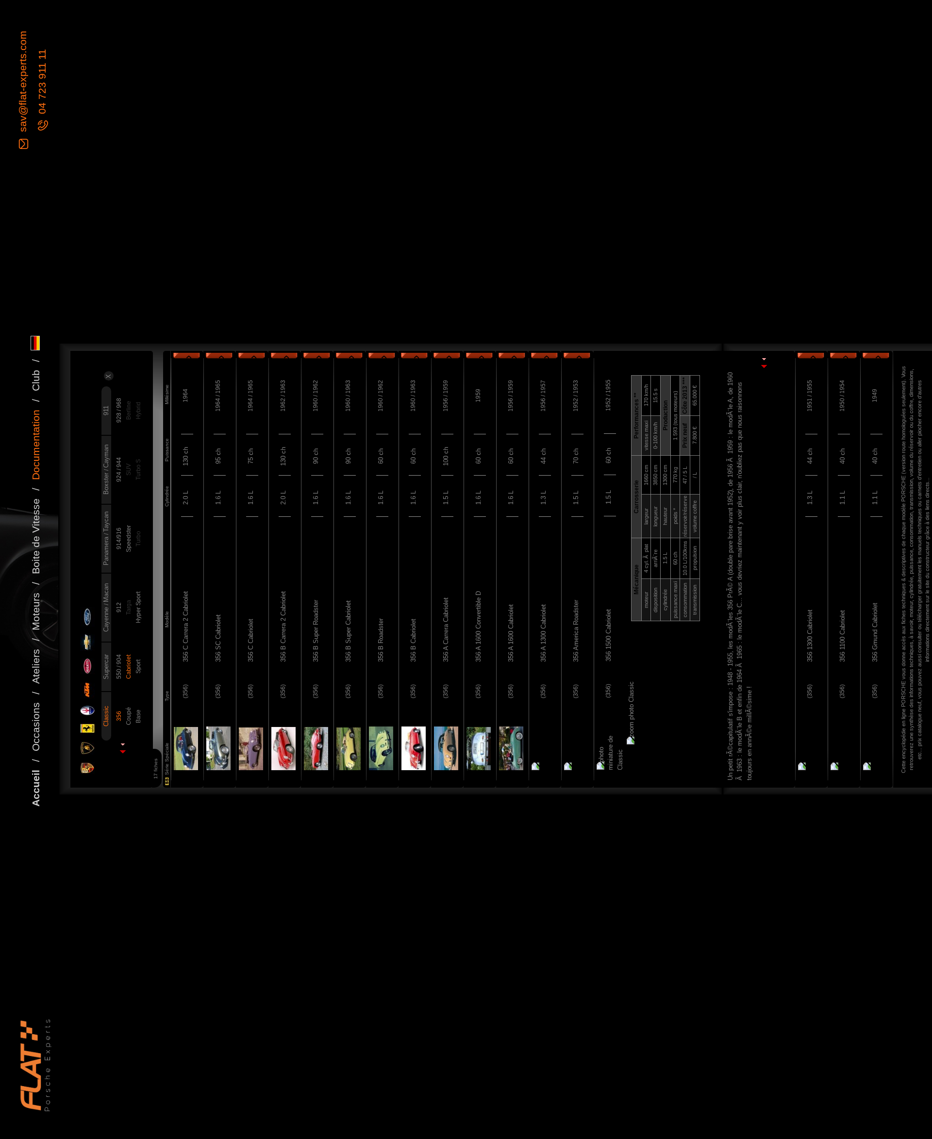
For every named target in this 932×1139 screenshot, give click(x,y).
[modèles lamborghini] (86, 748)
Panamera (106, 550)
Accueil (35, 788)
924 (119, 476)
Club (35, 380)
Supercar (106, 666)
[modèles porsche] (86, 768)
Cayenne (106, 618)
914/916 (119, 538)
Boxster (106, 483)
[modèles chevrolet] (86, 642)
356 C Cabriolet (250, 640)
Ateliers (35, 666)
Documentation (35, 445)
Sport (138, 667)
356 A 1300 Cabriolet (543, 633)
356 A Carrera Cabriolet (445, 629)
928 (119, 417)
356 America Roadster (576, 631)
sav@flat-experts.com (22, 83)
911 (106, 410)
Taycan (106, 522)
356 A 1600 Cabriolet (511, 633)
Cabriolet (128, 667)
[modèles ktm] (86, 690)
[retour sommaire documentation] (122, 753)
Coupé (128, 716)
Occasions (35, 726)
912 (119, 607)
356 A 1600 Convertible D (478, 626)
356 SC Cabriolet (218, 638)
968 (119, 403)
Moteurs (35, 611)
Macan (106, 592)
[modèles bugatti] (86, 666)
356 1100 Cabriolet (842, 636)
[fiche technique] (185, 749)
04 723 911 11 (42, 83)
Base (138, 716)
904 (119, 659)
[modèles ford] (86, 617)
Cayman (106, 456)
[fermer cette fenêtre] (763, 368)
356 (119, 716)
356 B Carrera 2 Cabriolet (283, 626)
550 (119, 673)
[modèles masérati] (86, 711)
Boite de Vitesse (35, 536)
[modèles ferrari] (86, 729)
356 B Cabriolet (413, 640)
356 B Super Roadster (315, 631)
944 (119, 462)
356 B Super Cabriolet (348, 631)
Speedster (128, 538)
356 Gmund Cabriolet (875, 632)
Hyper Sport (138, 607)
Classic (106, 716)
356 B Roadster (380, 640)
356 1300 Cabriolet (810, 636)
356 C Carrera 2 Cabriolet (185, 626)
